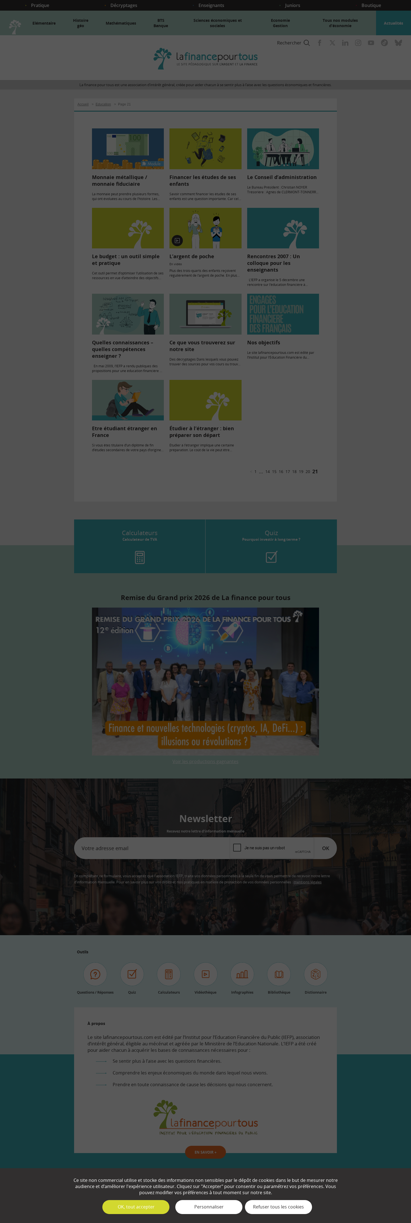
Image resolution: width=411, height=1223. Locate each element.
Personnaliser (209, 1207)
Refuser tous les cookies (278, 1207)
